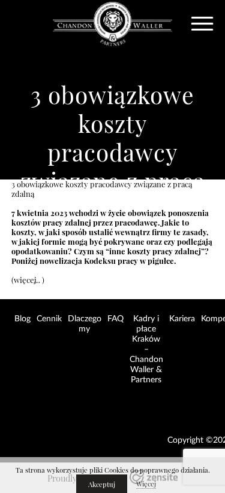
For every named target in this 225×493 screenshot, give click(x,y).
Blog (22, 319)
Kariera (182, 319)
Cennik (49, 319)
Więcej (146, 484)
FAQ (115, 319)
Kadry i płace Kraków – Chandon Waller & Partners (146, 349)
